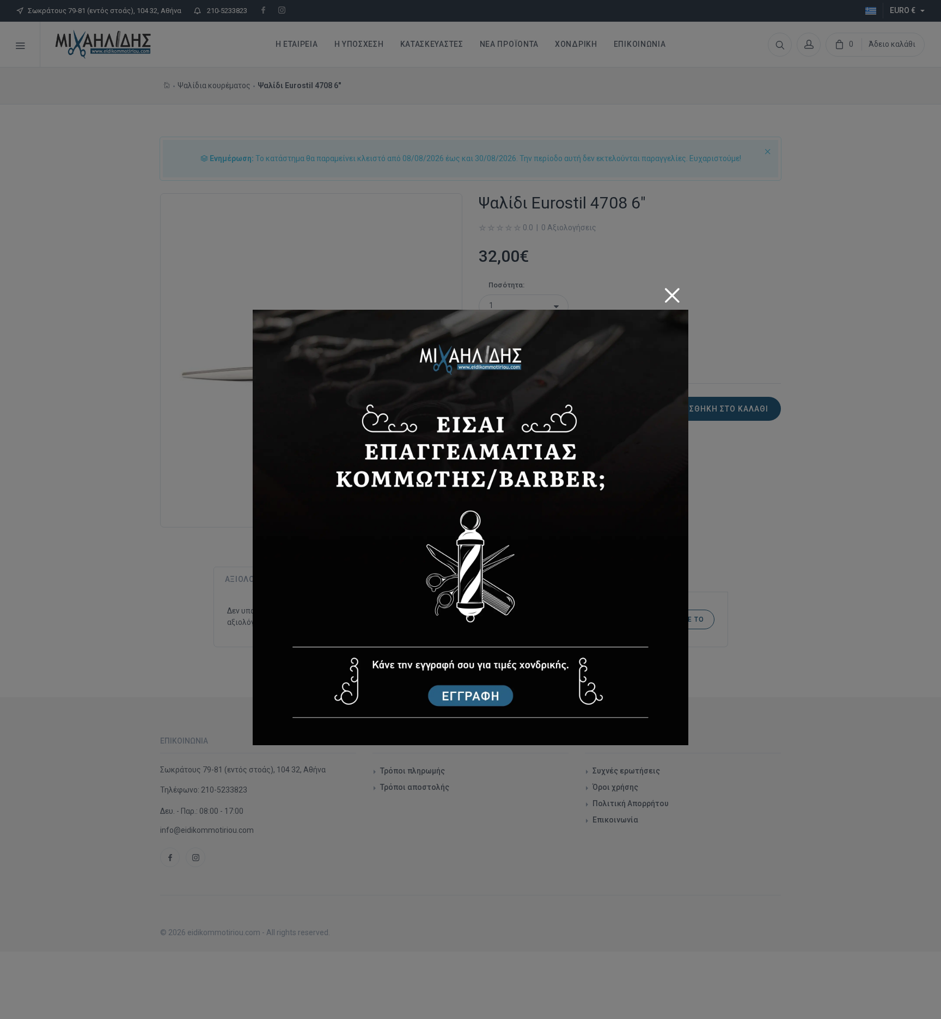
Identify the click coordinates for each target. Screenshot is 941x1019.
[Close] (672, 292)
